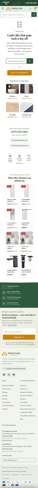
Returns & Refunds (26, 395)
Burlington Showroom (20, 145)
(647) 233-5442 (20, 131)
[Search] (34, 14)
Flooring (4, 392)
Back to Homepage (19, 73)
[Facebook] (4, 375)
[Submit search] (30, 61)
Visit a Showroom (10, 460)
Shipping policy (16, 474)
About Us (23, 385)
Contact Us (24, 389)
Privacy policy (6, 474)
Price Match (24, 402)
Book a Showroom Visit (27, 409)
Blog (21, 419)
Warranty (23, 399)
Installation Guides (26, 412)
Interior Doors (6, 389)
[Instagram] (9, 375)
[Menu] (3, 8)
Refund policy (6, 478)
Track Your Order (25, 405)
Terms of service (26, 474)
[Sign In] (30, 8)
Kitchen (4, 399)
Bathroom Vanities (8, 385)
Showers (5, 395)
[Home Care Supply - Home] (11, 354)
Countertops (6, 402)
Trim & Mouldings (8, 405)
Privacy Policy (12, 325)
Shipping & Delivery (26, 392)
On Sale (4, 409)
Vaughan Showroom (20, 140)
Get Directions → (7, 440)
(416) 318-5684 (7, 436)
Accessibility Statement (27, 416)
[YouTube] (14, 375)
